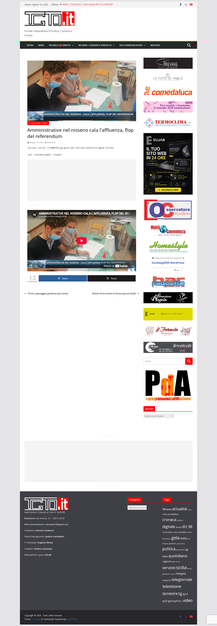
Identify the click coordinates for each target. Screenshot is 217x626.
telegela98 (166, 580)
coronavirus (173, 514)
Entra (30, 45)
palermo (172, 543)
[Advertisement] (81, 180)
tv (181, 601)
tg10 (185, 594)
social (189, 568)
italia (183, 538)
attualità (179, 508)
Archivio (155, 45)
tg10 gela (167, 601)
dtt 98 (187, 526)
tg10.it (177, 601)
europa (182, 531)
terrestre (170, 593)
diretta (178, 527)
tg (180, 593)
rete (173, 561)
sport (173, 574)
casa (189, 509)
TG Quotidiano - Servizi (38, 123)
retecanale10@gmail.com (56, 524)
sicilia (181, 567)
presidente (180, 550)
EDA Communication (131, 45)
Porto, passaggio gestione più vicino (48, 293)
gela (175, 538)
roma (178, 562)
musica (165, 543)
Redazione (51, 142)
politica (168, 548)
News (41, 45)
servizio (169, 567)
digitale (168, 526)
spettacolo (166, 574)
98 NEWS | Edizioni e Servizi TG (95, 45)
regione (166, 561)
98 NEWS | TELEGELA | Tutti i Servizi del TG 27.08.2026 (86, 4)
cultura (180, 520)
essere (170, 532)
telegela (181, 573)
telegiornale (182, 579)
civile (164, 514)
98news (167, 509)
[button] (72, 45)
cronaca (169, 519)
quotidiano (177, 555)
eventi (189, 532)
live (188, 539)
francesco (166, 538)
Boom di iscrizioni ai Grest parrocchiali (114, 293)
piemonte (181, 543)
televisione (171, 586)
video (187, 600)
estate (176, 532)
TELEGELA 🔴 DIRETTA (60, 45)
